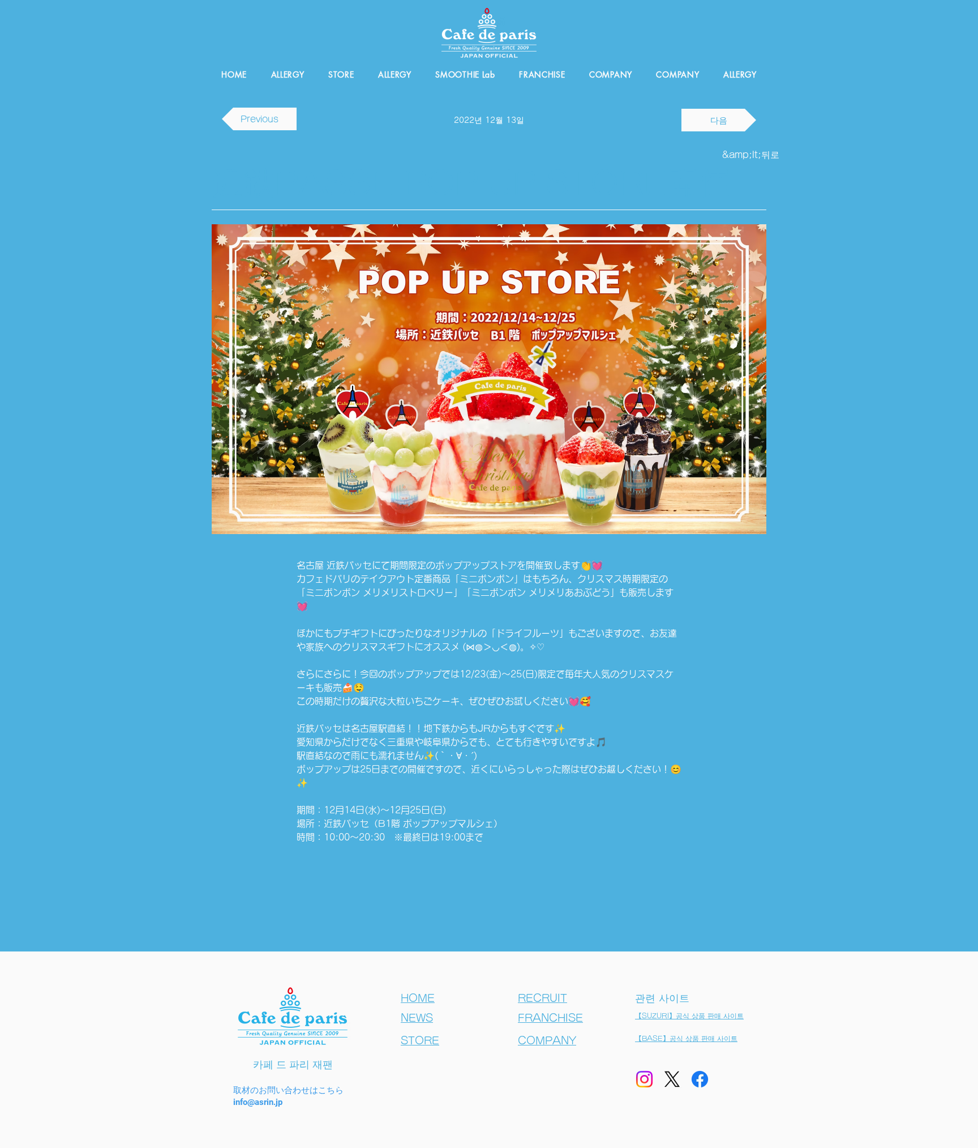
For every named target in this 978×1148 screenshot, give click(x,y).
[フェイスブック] (700, 1079)
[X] (672, 1079)
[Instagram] (644, 1079)
